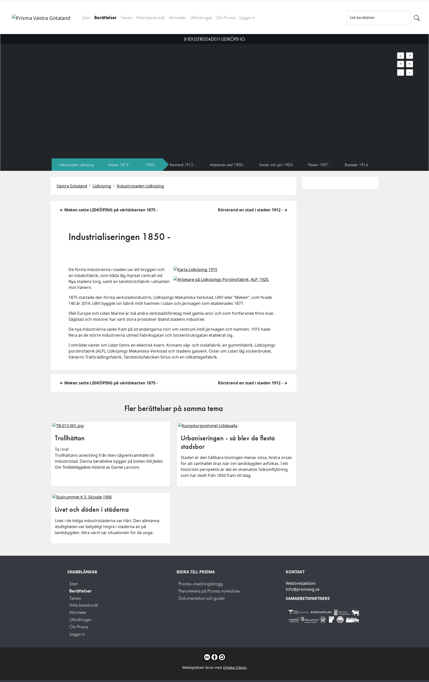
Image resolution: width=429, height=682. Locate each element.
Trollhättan (70, 438)
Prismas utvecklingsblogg (201, 584)
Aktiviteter (177, 17)
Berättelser (105, 17)
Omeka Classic (235, 667)
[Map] (214, 96)
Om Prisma (225, 17)
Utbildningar (201, 17)
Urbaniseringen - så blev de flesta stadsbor (228, 442)
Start (86, 17)
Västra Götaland (72, 186)
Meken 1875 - (119, 164)
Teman (126, 17)
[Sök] (416, 18)
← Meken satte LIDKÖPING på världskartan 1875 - (109, 210)
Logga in (247, 17)
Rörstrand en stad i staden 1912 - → (252, 210)
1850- (150, 164)
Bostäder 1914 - (357, 164)
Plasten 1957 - (319, 164)
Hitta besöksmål (150, 17)
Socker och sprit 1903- (276, 164)
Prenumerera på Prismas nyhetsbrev (209, 591)
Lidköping (102, 186)
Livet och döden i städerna (92, 509)
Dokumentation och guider (202, 598)
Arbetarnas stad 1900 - (227, 164)
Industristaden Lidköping (76, 164)
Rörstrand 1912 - (182, 164)
